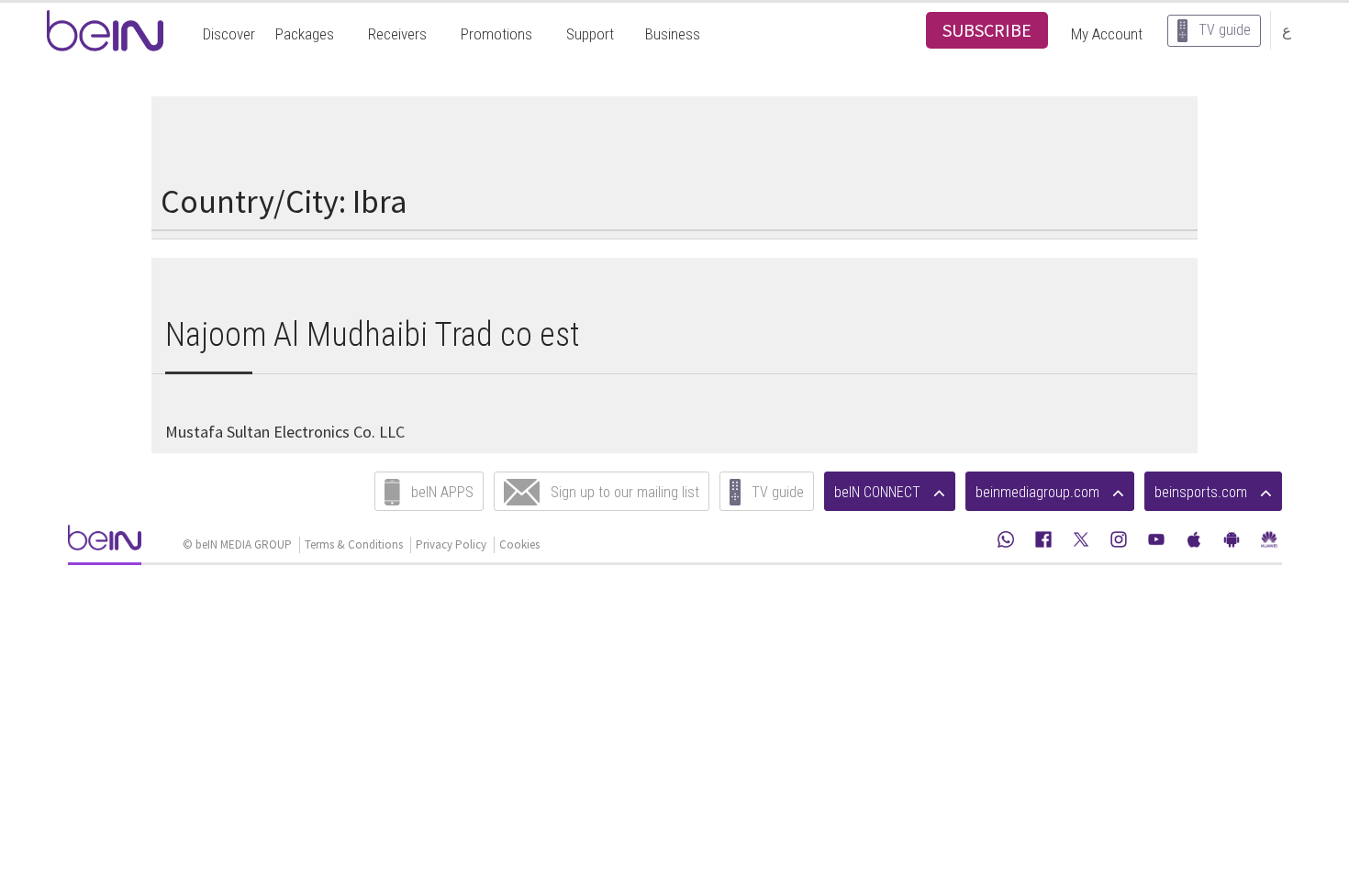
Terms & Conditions (354, 544)
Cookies (519, 544)
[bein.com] (104, 543)
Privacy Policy (451, 544)
